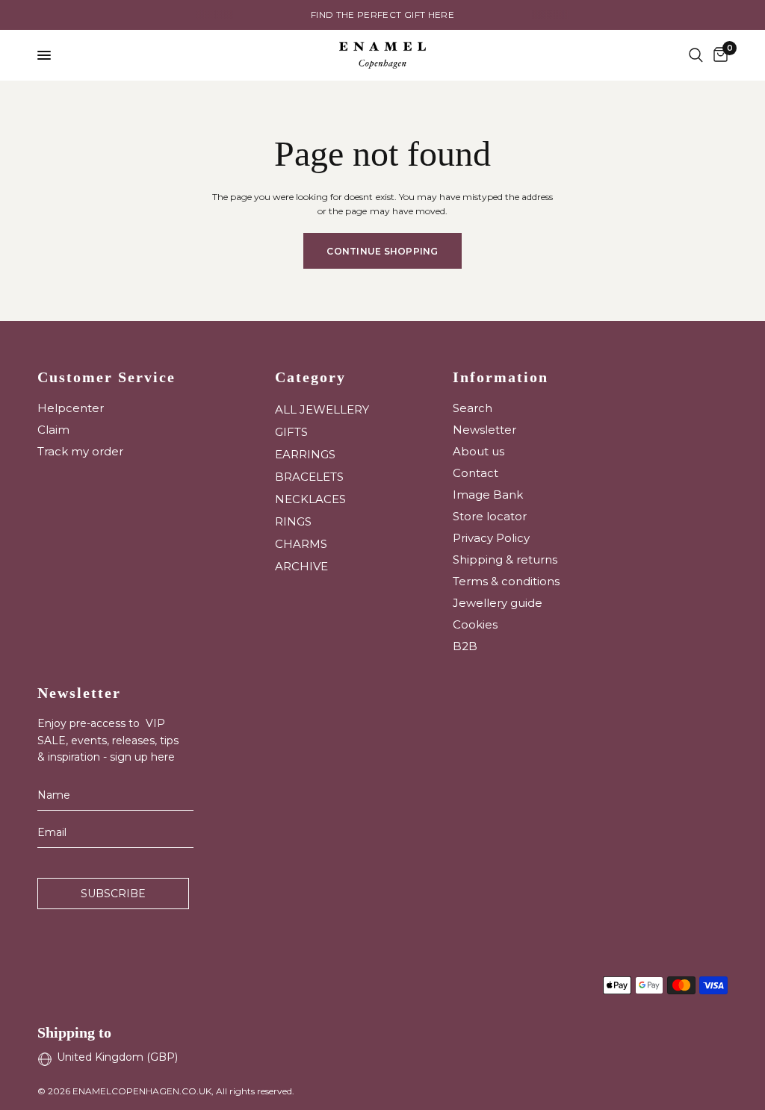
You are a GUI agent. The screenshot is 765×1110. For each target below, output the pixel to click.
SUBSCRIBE (113, 893)
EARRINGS (305, 454)
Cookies (475, 624)
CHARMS (301, 544)
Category (310, 377)
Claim (53, 430)
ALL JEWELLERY (322, 409)
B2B (465, 646)
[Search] (696, 55)
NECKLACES (310, 499)
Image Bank (488, 494)
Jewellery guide (497, 603)
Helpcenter (70, 408)
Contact (475, 473)
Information (500, 377)
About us (478, 451)
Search (472, 408)
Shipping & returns (505, 559)
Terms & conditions (506, 581)
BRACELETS (309, 477)
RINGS (293, 521)
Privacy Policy (491, 538)
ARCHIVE (301, 566)
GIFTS (291, 432)
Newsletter (484, 430)
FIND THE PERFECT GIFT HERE (382, 14)
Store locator (490, 516)
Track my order (80, 451)
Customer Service (106, 377)
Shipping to (74, 1032)
